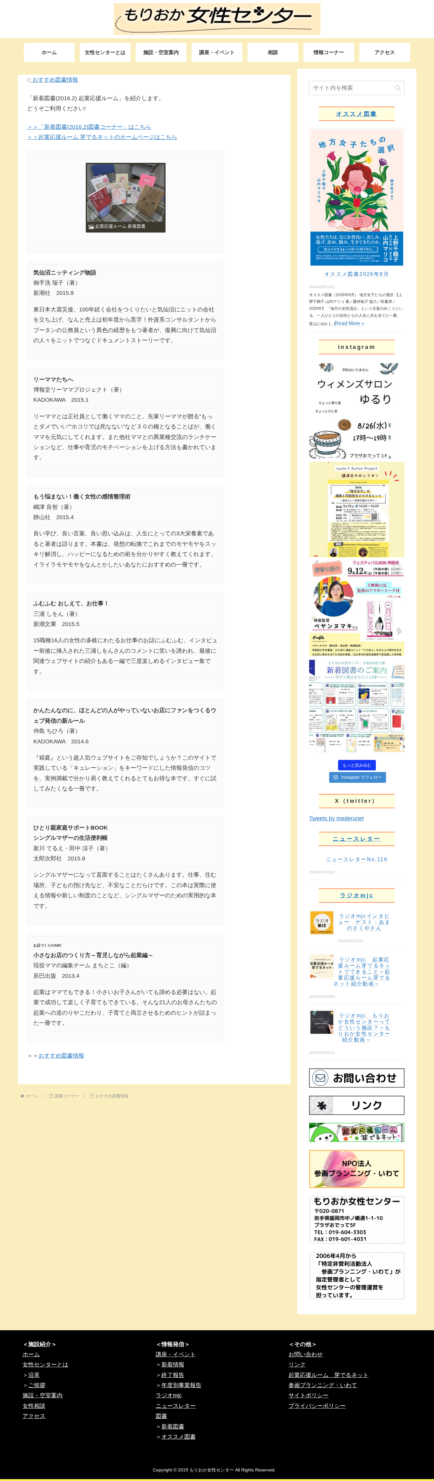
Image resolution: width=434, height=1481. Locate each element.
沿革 (34, 1375)
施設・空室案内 (43, 1395)
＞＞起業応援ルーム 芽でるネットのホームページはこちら (102, 137)
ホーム (31, 1354)
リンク (297, 1364)
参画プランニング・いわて (322, 1385)
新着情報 (172, 1364)
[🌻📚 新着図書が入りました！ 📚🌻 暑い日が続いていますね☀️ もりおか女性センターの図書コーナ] (356, 706)
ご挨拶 (36, 1385)
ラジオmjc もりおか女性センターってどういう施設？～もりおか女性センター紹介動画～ (364, 1027)
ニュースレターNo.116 (357, 859)
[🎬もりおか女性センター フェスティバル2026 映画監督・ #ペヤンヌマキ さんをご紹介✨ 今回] (356, 608)
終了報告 (172, 1375)
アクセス (34, 1416)
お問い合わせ (305, 1354)
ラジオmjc (357, 895)
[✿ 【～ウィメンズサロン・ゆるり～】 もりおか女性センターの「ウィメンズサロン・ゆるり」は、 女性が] (356, 411)
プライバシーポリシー (317, 1406)
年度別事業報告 (181, 1385)
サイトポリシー (308, 1395)
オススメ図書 (356, 114)
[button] (397, 88)
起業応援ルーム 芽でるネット (328, 1375)
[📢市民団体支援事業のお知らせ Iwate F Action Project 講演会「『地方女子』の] (356, 509)
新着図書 (172, 1426)
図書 (161, 1416)
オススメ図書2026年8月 (356, 274)
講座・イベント (176, 1354)
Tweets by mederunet (336, 818)
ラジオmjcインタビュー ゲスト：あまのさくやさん (364, 922)
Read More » (349, 323)
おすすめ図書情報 (54, 80)
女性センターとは (45, 1364)
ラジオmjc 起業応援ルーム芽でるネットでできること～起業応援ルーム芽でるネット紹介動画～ (361, 971)
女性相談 (34, 1406)
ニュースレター (357, 839)
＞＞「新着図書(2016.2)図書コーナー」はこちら (89, 127)
